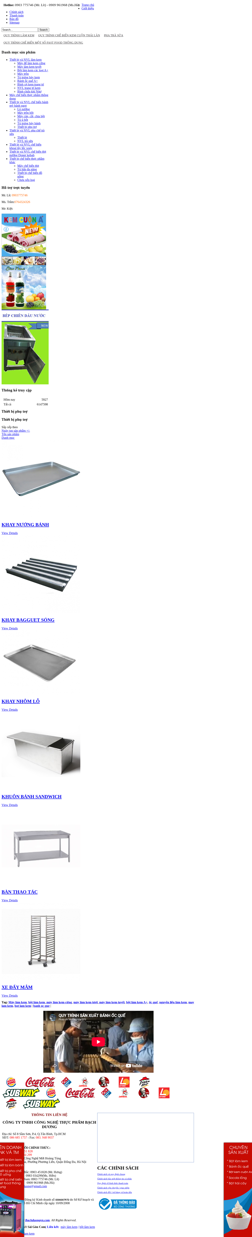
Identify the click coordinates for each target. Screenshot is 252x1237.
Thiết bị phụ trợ (27, 127)
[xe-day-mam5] (41, 979)
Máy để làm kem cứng (31, 63)
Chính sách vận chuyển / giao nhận (113, 1187)
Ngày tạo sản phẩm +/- (16, 430)
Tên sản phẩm (10, 434)
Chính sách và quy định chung (111, 1174)
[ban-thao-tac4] (41, 884)
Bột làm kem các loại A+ (32, 70)
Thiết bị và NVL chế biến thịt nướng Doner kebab (27, 153)
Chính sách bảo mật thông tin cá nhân (114, 1178)
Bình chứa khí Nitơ (29, 91)
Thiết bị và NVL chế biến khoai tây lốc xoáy (25, 146)
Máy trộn (23, 73)
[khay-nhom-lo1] (41, 694)
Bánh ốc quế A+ (27, 81)
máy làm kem (69, 1227)
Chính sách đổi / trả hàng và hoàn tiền (114, 1192)
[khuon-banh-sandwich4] (41, 789)
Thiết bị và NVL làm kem (25, 59)
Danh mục (8, 437)
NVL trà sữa (25, 141)
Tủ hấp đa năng (27, 169)
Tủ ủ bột (22, 119)
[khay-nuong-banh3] (41, 517)
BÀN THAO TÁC (20, 891)
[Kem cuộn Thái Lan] (24, 264)
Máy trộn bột (25, 112)
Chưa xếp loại (26, 180)
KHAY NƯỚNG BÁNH (25, 524)
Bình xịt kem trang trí (30, 84)
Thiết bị (22, 137)
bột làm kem (87, 1227)
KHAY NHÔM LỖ (21, 701)
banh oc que (41, 1005)
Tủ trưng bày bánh (29, 123)
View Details (10, 533)
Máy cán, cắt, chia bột (31, 116)
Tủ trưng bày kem (28, 77)
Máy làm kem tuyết (29, 66)
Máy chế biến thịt (28, 165)
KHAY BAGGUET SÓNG (28, 620)
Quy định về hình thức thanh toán (112, 1183)
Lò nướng (23, 109)
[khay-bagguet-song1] (41, 612)
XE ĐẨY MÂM (17, 987)
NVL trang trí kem (28, 88)
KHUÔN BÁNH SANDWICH (32, 796)
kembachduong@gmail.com (29, 1186)
